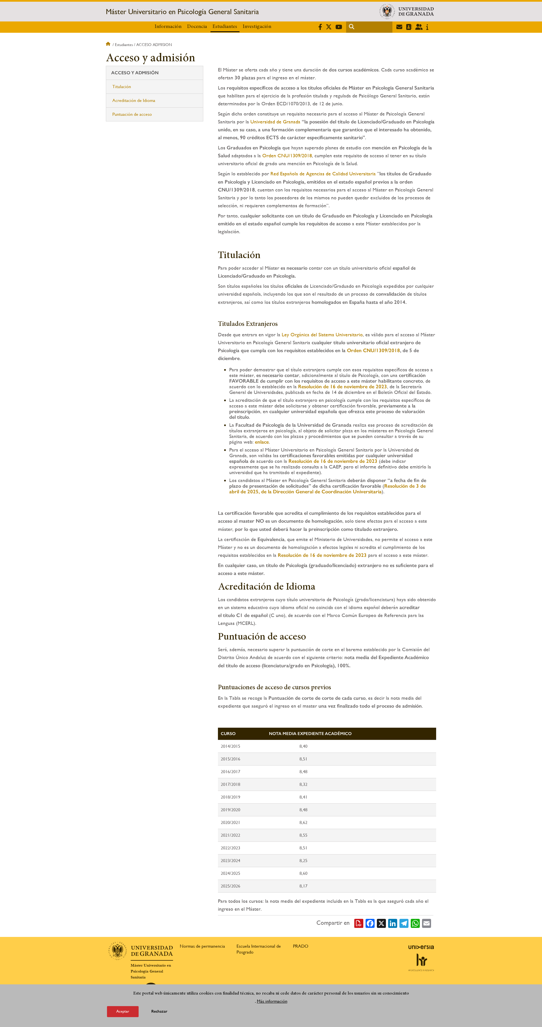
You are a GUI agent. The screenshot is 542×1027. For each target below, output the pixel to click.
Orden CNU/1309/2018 (287, 155)
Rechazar (159, 1011)
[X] (381, 923)
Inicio (109, 44)
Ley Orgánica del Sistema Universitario (322, 334)
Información (168, 26)
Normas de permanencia (202, 946)
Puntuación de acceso (132, 114)
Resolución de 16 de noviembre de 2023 (322, 555)
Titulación (121, 86)
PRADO (300, 946)
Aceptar (122, 1011)
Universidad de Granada (275, 122)
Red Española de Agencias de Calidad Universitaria (323, 173)
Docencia (197, 26)
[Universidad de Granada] (406, 11)
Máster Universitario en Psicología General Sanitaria (182, 11)
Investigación (257, 26)
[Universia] (421, 947)
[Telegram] (403, 923)
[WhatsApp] (415, 923)
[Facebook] (370, 923)
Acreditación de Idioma (133, 100)
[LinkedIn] (392, 923)
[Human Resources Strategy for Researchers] (421, 962)
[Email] (426, 923)
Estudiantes (225, 26)
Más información (272, 1001)
